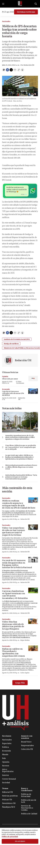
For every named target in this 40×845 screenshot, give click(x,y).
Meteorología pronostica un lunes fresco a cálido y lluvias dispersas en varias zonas (21, 467)
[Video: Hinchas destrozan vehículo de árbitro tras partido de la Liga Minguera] (33, 621)
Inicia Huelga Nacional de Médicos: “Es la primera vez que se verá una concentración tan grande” (21, 477)
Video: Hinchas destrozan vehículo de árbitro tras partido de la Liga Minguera (13, 625)
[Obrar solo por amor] (33, 378)
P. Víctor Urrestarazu (20, 382)
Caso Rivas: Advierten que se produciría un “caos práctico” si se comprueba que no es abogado (20, 447)
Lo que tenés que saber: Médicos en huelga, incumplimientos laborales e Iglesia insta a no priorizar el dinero (19, 457)
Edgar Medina (25, 640)
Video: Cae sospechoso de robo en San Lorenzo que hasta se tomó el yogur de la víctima (13, 531)
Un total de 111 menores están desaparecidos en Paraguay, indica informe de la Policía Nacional (17, 564)
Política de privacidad (10, 837)
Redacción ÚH (23, 360)
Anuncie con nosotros (26, 737)
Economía (6, 389)
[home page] (20, 4)
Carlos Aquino (24, 673)
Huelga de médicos (11, 344)
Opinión (5, 376)
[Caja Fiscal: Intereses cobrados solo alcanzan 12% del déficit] (33, 391)
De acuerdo (20, 841)
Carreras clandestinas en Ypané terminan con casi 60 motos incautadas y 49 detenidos (15, 594)
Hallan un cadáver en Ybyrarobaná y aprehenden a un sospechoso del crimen (13, 652)
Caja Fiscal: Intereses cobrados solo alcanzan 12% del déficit (13, 393)
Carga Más (20, 683)
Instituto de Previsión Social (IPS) (17, 339)
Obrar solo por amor (10, 379)
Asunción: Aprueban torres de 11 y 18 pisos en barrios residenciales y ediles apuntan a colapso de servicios (20, 437)
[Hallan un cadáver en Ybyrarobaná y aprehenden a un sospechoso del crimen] (33, 648)
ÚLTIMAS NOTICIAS (26, 12)
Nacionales (6, 21)
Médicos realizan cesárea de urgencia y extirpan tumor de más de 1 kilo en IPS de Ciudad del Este (18, 504)
